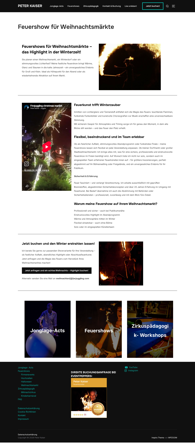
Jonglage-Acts (57, 6)
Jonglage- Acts (25, 367)
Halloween (26, 381)
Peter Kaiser (30, 6)
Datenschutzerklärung (29, 408)
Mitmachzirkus (28, 392)
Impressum (23, 419)
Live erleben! (131, 6)
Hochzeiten (26, 378)
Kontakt (21, 415)
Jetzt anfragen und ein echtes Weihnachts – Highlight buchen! (56, 270)
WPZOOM (172, 437)
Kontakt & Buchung (112, 6)
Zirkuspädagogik (91, 6)
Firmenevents (27, 374)
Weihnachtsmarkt (29, 385)
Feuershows (73, 6)
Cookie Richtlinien (27, 411)
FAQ (20, 399)
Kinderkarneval (28, 395)
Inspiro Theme (158, 437)
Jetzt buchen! (153, 6)
